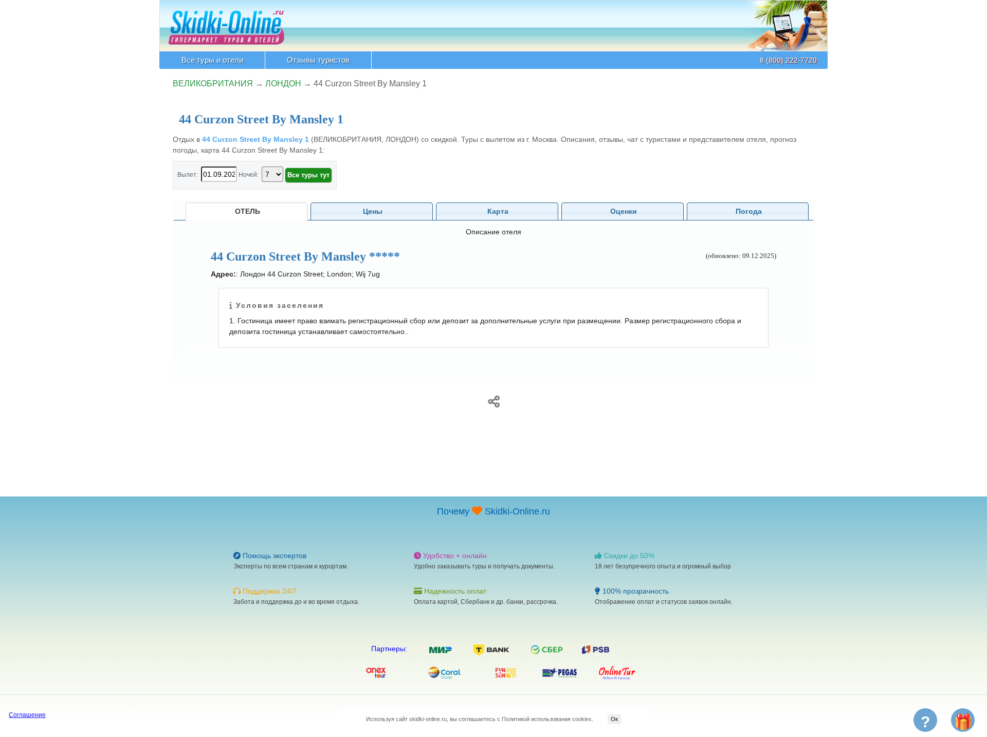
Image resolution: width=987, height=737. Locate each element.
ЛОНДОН (283, 83)
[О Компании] (226, 22)
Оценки (623, 211)
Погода (749, 211)
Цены (372, 211)
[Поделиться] (493, 400)
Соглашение (27, 714)
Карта (497, 211)
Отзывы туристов (318, 60)
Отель (247, 211)
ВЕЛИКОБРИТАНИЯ (213, 83)
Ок (614, 719)
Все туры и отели (212, 60)
